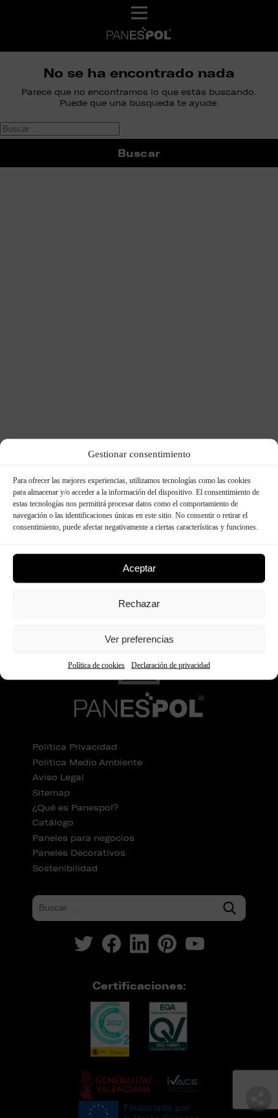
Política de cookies (96, 664)
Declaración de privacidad (170, 664)
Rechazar (139, 603)
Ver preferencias (139, 639)
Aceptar (139, 568)
